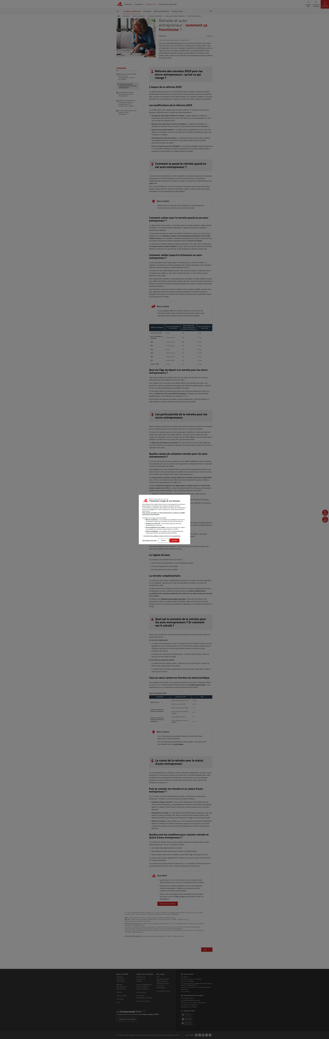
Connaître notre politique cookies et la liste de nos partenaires (162, 536)
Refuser (163, 540)
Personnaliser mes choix (149, 540)
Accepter (174, 540)
